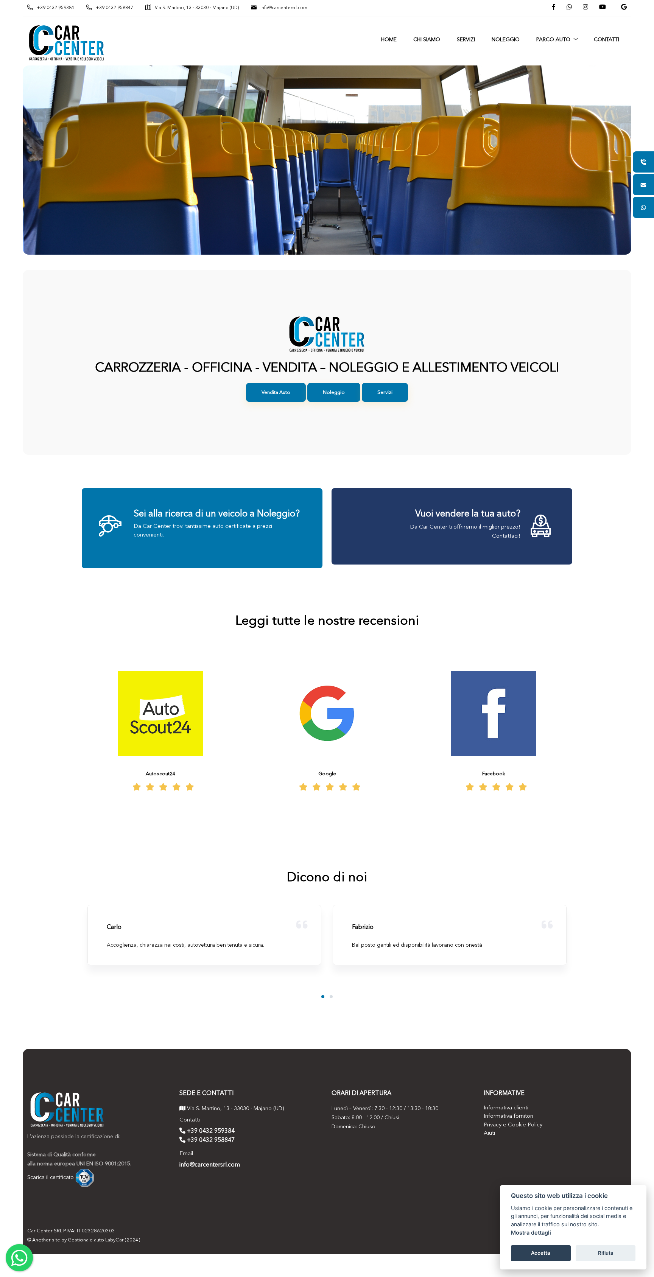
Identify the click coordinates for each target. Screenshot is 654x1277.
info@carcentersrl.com (283, 8)
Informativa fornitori (508, 1116)
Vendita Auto (276, 392)
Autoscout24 (161, 773)
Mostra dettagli (531, 1232)
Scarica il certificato (50, 1177)
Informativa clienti (506, 1108)
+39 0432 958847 (114, 8)
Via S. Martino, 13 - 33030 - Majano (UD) (197, 8)
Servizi (384, 392)
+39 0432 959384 (55, 8)
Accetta (540, 1253)
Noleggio (334, 392)
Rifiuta (606, 1253)
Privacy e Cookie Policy (513, 1125)
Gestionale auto (86, 1240)
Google (327, 773)
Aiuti (489, 1133)
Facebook (493, 773)
